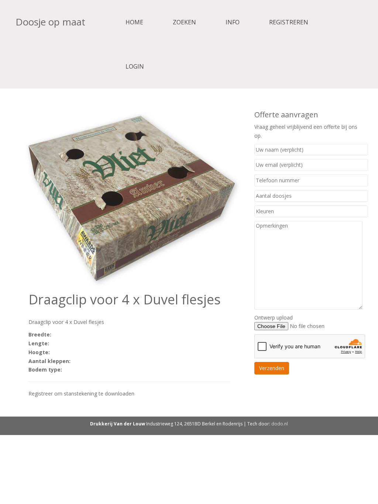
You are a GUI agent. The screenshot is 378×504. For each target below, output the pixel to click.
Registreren (288, 22)
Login (135, 66)
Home (134, 22)
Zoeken (184, 22)
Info (233, 22)
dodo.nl (279, 424)
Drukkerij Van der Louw (117, 424)
